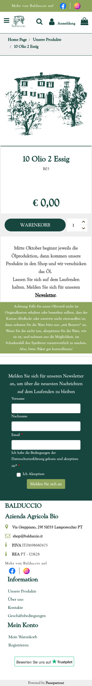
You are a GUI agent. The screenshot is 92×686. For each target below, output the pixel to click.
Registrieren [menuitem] (18, 645)
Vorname (18, 398)
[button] (62, 21)
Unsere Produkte (47, 39)
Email (17, 434)
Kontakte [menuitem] (15, 607)
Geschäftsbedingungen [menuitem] (25, 615)
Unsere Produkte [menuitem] (22, 591)
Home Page (17, 39)
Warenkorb (35, 225)
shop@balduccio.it (28, 536)
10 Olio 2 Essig (26, 46)
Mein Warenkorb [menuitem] (22, 636)
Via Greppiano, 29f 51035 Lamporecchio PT (47, 527)
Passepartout (55, 683)
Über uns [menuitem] (16, 599)
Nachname (19, 416)
